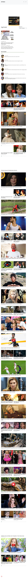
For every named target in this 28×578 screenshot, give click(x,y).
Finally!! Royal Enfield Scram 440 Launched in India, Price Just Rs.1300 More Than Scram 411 (15, 65)
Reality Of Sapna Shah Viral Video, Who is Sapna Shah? (12, 56)
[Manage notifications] (1, 576)
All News (3, 1)
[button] (24, 2)
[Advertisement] (14, 10)
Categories (20, 26)
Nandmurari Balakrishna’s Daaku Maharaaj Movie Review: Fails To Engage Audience (16, 69)
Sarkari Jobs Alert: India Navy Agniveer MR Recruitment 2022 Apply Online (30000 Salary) (7, 43)
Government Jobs (3, 41)
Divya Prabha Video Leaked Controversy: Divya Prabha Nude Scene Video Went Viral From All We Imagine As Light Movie (15, 78)
